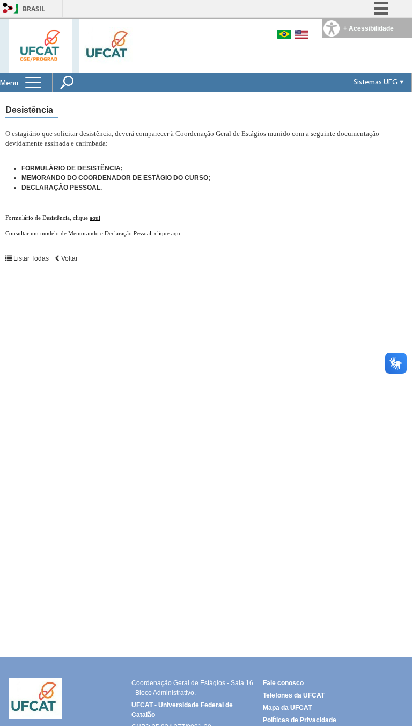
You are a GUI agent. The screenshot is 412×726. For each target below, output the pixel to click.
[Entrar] (8, 9)
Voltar (69, 258)
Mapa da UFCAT (287, 707)
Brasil (34, 8)
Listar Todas (31, 258)
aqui (95, 218)
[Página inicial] (40, 44)
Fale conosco (283, 683)
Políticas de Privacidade (299, 720)
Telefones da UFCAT (294, 695)
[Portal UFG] (108, 45)
